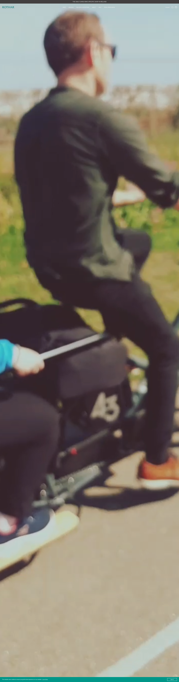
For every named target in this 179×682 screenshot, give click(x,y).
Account (167, 7)
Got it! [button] (172, 679)
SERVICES (71, 7)
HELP (100, 7)
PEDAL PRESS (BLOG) (109, 7)
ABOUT (94, 7)
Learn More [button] (45, 679)
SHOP (64, 7)
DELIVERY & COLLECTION (82, 7)
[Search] (172, 7)
